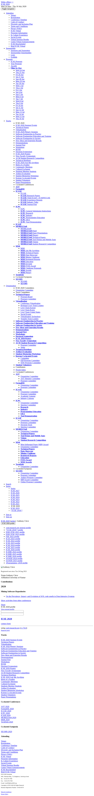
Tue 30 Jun (20, 83)
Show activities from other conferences (16, 600)
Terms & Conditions (6, 792)
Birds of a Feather (22, 165)
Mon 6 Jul (20, 97)
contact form (6, 624)
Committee (25, 358)
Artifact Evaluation (23, 174)
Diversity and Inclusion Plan (22, 24)
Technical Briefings (23, 160)
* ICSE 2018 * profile (14, 530)
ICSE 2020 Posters (23, 154)
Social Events (16, 37)
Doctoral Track (26, 425)
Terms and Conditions (19, 26)
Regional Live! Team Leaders (32, 306)
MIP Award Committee (29, 480)
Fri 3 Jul (19, 90)
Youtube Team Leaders (29, 319)
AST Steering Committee (30, 379)
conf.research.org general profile (18, 528)
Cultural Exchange (23, 169)
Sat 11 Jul (19, 108)
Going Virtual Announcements (22, 42)
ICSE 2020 (5, 521)
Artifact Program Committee (31, 477)
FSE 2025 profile (12, 536)
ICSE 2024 (15, 497)
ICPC (23, 209)
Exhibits (14, 57)
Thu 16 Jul (20, 119)
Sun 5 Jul (19, 94)
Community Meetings (24, 167)
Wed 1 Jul (19, 86)
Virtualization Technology (31, 316)
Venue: (13, 15)
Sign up (9, 517)
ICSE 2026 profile (13, 550)
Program (9, 59)
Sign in (8, 515)
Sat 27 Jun (20, 77)
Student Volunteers (23, 180)
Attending (10, 13)
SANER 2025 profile (14, 561)
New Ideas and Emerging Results (28, 141)
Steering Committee (28, 405)
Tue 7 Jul (19, 99)
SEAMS (24, 281)
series (13, 521)
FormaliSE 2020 (7, 709)
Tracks (8, 121)
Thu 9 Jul (19, 103)
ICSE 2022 (15, 502)
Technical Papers (22, 127)
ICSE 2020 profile (8, 523)
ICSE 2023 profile (13, 543)
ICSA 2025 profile (13, 539)
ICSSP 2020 (6, 715)
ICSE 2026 (15, 493)
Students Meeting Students (26, 171)
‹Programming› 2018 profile (17, 563)
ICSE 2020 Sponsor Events (26, 125)
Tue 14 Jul (20, 114)
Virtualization (21, 130)
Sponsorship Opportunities (21, 53)
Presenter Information (19, 33)
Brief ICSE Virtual (18, 46)
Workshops (20, 147)
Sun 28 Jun (20, 79)
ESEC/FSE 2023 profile (15, 534)
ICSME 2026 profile (14, 556)
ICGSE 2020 (6, 711)
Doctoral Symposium (24, 152)
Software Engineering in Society (28, 138)
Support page (5, 630)
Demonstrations (22, 143)
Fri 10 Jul (19, 105)
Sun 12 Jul (20, 110)
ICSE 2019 (15, 508)
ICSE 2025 (15, 495)
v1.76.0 (23, 628)
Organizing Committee (24, 290)
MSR (23, 248)
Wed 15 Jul (20, 116)
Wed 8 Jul (19, 101)
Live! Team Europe (28, 308)
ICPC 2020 (5, 713)
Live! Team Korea (28, 310)
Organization (11, 286)
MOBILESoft (26, 229)
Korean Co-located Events (26, 178)
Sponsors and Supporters (20, 50)
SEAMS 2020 (6, 732)
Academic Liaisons (28, 396)
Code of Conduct (17, 22)
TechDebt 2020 (7, 722)
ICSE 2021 (15, 504)
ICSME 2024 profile (14, 552)
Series (13, 488)
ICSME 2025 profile (14, 554)
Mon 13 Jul (20, 112)
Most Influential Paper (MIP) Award (34, 444)
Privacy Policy (16, 28)
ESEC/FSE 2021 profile (15, 532)
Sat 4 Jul (19, 92)
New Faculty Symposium (25, 156)
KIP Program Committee (30, 360)
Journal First (20, 145)
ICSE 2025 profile (13, 547)
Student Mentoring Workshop (27, 176)
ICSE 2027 (15, 491)
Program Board (26, 297)
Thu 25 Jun (20, 72)
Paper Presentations (23, 182)
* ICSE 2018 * (16, 510)
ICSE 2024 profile (13, 545)
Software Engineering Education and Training (33, 136)
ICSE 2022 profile (13, 541)
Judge (23, 347)
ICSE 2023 (15, 499)
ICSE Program (16, 61)
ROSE (18, 149)
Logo (13, 55)
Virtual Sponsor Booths (20, 39)
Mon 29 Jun (20, 81)
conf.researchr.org (12, 628)
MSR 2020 (5, 720)
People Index (21, 370)
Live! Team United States (30, 312)
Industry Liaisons (27, 398)
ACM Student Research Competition (30, 158)
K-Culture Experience (19, 35)
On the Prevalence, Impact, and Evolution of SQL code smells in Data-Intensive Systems (40, 596)
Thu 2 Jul (19, 88)
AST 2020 (5, 706)
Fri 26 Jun (20, 75)
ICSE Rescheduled (18, 44)
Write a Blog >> (7, 2)
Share (3, 605)
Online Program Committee (31, 482)
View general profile (7, 609)
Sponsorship (10, 48)
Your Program (16, 64)
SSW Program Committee (31, 363)
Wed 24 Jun (20, 70)
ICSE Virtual (16, 31)
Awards (14, 66)
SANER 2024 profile (14, 558)
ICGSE (23, 193)
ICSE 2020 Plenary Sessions (27, 132)
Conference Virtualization (30, 303)
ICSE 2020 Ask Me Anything (27, 163)
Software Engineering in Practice (28, 134)
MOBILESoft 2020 (8, 717)
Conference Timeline (19, 20)
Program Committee (28, 299)
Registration (15, 17)
